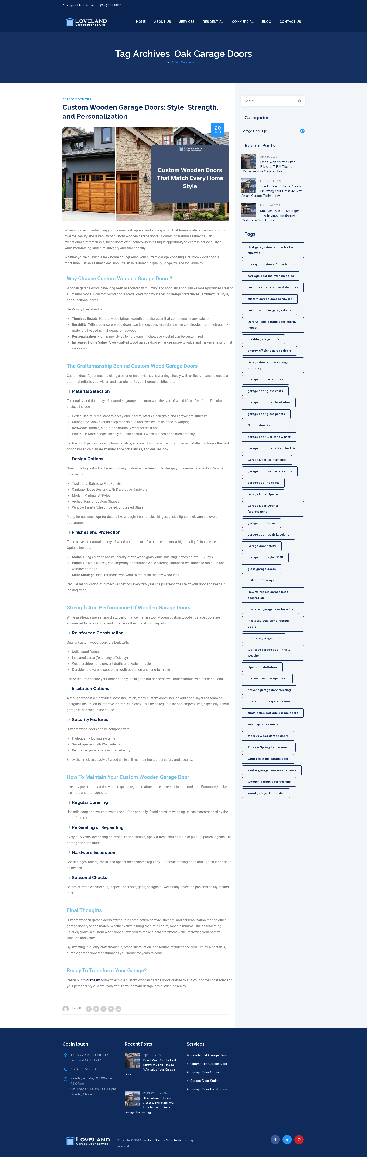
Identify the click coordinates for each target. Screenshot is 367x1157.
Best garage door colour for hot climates (271, 250)
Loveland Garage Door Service (162, 1141)
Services (186, 22)
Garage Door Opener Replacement (263, 509)
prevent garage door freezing (269, 690)
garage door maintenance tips (270, 471)
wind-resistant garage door (268, 759)
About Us (162, 22)
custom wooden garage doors (269, 310)
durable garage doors (263, 339)
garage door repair (261, 523)
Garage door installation (266, 425)
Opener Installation (262, 667)
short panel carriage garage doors (273, 713)
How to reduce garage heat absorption (268, 595)
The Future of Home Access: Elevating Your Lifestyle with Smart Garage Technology (271, 191)
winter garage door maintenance (272, 770)
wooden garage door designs (269, 782)
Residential (213, 22)
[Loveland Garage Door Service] (85, 21)
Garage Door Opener (263, 494)
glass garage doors (262, 569)
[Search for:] (273, 101)
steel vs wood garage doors (268, 736)
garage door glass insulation (269, 402)
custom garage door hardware (270, 299)
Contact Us (290, 22)
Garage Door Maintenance (267, 460)
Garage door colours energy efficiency (268, 365)
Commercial (243, 22)
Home (141, 22)
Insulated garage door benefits (270, 609)
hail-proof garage (261, 580)
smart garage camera (263, 724)
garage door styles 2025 (265, 557)
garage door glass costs (265, 391)
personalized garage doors (267, 678)
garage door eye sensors (266, 380)
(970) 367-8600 (110, 5)
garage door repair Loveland (268, 535)
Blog (266, 22)
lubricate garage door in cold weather (269, 653)
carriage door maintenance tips (271, 276)
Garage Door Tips (76, 99)
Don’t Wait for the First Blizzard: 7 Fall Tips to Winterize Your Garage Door (268, 166)
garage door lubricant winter (269, 437)
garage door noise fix (263, 483)
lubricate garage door (264, 638)
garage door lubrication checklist (272, 448)
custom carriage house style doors (273, 287)
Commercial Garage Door (208, 1063)
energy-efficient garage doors (269, 351)
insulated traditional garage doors (268, 624)
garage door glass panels (266, 414)
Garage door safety (262, 546)
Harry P (76, 1008)
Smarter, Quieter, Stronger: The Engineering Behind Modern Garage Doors (270, 215)
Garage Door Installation (208, 1089)
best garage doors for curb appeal (273, 264)
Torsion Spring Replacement (269, 747)
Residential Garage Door (208, 1055)
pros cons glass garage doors (269, 701)
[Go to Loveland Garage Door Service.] (168, 62)
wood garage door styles (266, 793)
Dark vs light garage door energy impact (272, 325)
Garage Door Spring (204, 1080)
